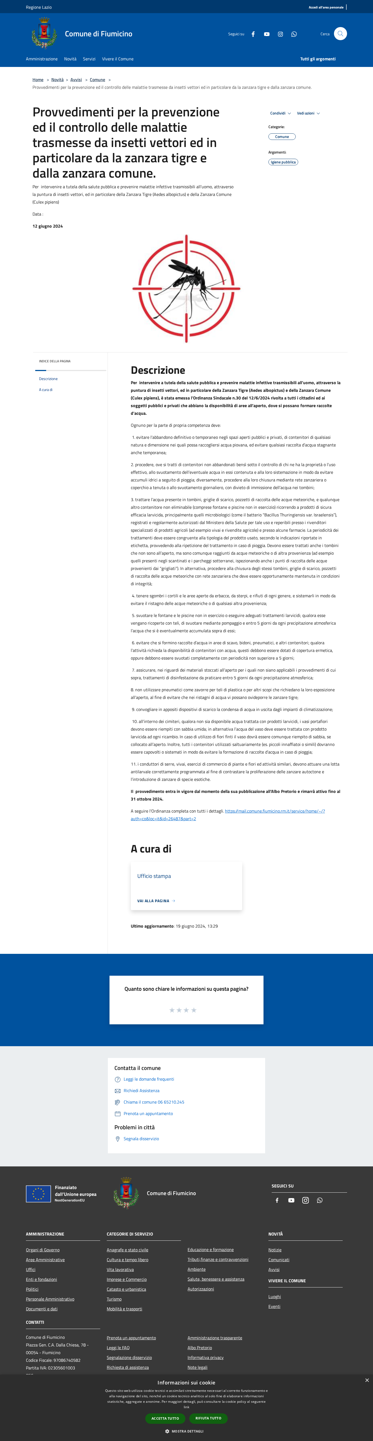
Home (37, 79)
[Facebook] (250, 33)
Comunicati (278, 1259)
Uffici (30, 1269)
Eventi (274, 1306)
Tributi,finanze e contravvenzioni (218, 1259)
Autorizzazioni (201, 1289)
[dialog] (186, 1408)
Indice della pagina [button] (54, 361)
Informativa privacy (206, 1357)
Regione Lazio (39, 7)
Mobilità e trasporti (124, 1308)
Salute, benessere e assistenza (216, 1279)
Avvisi (76, 79)
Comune (97, 79)
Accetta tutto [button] (165, 1418)
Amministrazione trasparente (215, 1337)
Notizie (275, 1249)
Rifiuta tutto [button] (208, 1418)
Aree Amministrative (45, 1259)
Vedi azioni (306, 113)
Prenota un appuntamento (131, 1337)
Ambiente (197, 1269)
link (186, 1407)
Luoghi (274, 1296)
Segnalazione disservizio (129, 1357)
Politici (32, 1289)
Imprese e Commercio (127, 1279)
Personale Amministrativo (50, 1299)
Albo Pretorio (200, 1347)
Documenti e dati (42, 1308)
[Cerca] (340, 33)
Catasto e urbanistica (126, 1289)
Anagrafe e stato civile (127, 1249)
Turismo (114, 1299)
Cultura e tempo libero (127, 1259)
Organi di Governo (43, 1249)
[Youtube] (264, 33)
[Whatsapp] (291, 33)
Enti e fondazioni (41, 1279)
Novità (57, 79)
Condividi (278, 113)
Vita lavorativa (120, 1269)
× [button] (367, 1380)
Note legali (198, 1367)
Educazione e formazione (211, 1249)
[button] (186, 1431)
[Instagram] (278, 33)
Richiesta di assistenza (128, 1367)
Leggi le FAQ (118, 1347)
